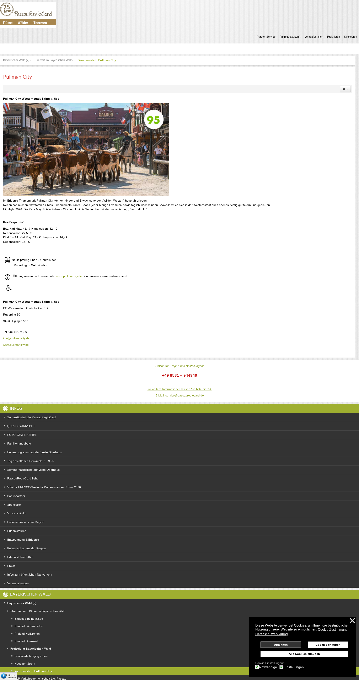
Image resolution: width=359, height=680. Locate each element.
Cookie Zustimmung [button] (333, 629)
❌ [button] (352, 621)
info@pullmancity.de (16, 338)
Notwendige (268, 667)
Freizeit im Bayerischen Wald (54, 60)
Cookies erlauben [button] (328, 644)
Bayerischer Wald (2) (16, 60)
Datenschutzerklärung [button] (271, 634)
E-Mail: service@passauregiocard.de (179, 395)
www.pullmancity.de (69, 276)
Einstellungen (293, 667)
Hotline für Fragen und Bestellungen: (179, 366)
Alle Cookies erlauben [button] (304, 653)
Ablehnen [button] (281, 644)
